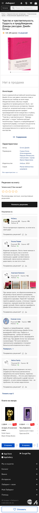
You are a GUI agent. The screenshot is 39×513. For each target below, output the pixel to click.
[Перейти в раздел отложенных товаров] (31, 3)
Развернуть (7, 349)
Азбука (22, 163)
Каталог (5, 8)
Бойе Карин (6, 433)
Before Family (15, 360)
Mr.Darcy (14, 218)
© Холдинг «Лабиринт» (10, 500)
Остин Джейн (25, 148)
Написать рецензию (19, 204)
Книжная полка (16, 319)
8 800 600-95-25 (8, 503)
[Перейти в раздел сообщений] (21, 3)
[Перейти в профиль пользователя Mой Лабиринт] (26, 3)
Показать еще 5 (8, 393)
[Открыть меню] (2, 3)
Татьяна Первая (16, 241)
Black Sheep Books (8, 436)
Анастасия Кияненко (17, 273)
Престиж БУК (24, 433)
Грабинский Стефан (26, 431)
